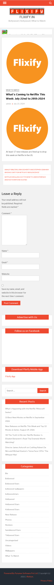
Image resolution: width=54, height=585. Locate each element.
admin (8, 104)
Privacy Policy (46, 580)
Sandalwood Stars (13, 530)
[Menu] (4, 3)
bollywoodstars (12, 494)
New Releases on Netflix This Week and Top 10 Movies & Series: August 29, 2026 (26, 428)
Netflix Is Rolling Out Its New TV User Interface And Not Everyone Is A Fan (25, 178)
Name (5, 250)
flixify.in (30, 576)
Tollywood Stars (12, 535)
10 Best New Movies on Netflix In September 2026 (24, 419)
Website (5, 274)
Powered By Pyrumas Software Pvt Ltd (21, 573)
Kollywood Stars (12, 509)
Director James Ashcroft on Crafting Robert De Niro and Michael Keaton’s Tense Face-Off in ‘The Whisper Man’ (26, 451)
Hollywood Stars (12, 504)
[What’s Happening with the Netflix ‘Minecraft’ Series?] (5, 31)
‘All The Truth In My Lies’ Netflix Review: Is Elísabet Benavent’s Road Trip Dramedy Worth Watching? (25, 438)
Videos (8, 545)
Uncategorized (11, 540)
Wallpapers (10, 550)
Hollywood (9, 499)
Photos (8, 520)
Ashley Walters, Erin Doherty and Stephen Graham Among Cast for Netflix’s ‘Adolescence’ (27, 171)
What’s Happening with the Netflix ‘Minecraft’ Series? (25, 410)
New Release (11, 514)
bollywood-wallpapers (14, 489)
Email (5, 262)
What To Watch (12, 90)
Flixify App (10, 376)
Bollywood (9, 478)
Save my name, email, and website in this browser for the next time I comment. (14, 292)
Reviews (9, 525)
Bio (6, 473)
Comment (7, 213)
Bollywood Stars (12, 483)
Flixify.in (27, 17)
